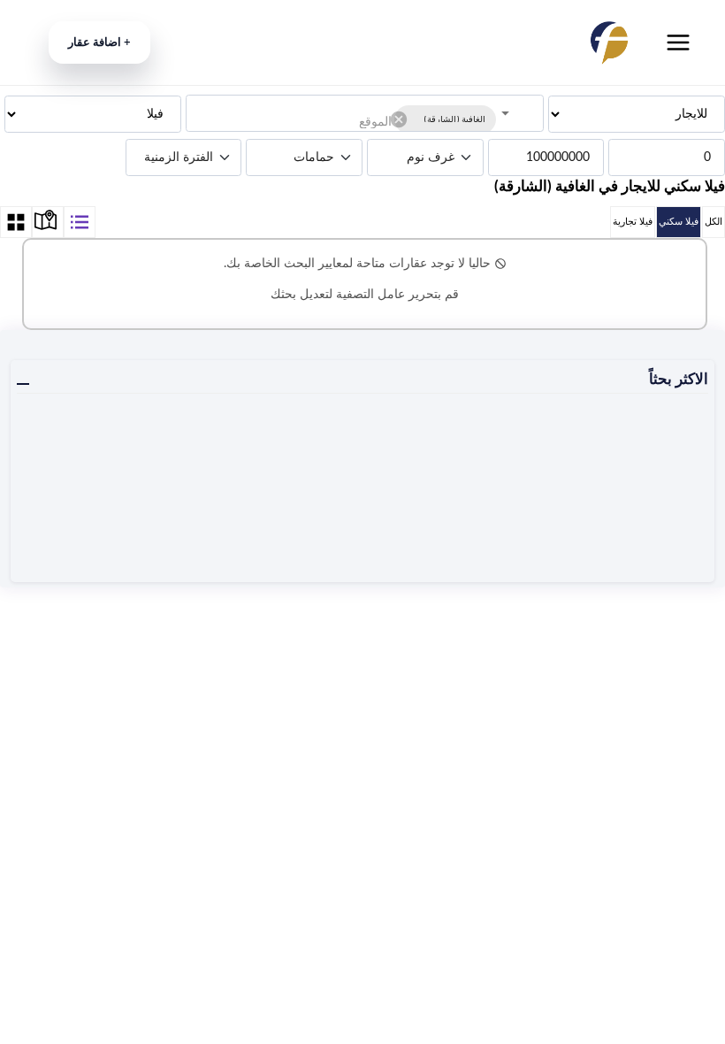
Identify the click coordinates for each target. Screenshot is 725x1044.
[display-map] (48, 222)
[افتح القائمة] (678, 42)
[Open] (505, 114)
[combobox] (296, 120)
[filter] (79, 222)
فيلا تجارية (632, 221)
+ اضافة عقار (99, 42)
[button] (445, 119)
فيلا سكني (678, 221)
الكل (713, 221)
